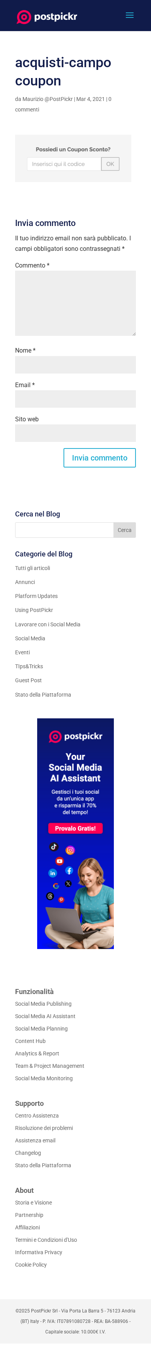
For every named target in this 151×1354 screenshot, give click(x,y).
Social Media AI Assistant (45, 1016)
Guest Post (28, 680)
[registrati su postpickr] (75, 833)
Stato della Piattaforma (43, 695)
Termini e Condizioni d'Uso (46, 1240)
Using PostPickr (34, 610)
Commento (32, 265)
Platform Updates (36, 596)
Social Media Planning (41, 1028)
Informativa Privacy (38, 1252)
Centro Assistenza (37, 1115)
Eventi (22, 652)
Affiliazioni (27, 1227)
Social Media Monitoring (44, 1078)
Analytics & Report (37, 1053)
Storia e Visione (33, 1202)
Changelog (28, 1153)
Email (25, 385)
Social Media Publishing (43, 1004)
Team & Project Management (49, 1066)
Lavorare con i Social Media (48, 624)
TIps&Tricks (29, 666)
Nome (25, 350)
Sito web (27, 419)
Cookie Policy (31, 1265)
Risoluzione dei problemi (44, 1128)
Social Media (30, 638)
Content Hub (30, 1041)
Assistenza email (35, 1140)
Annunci (25, 582)
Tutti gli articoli (32, 568)
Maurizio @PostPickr (47, 99)
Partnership (29, 1215)
